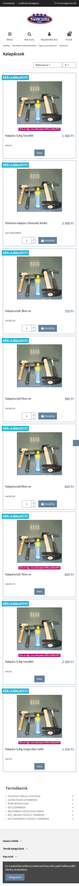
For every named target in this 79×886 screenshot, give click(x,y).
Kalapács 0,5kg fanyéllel (19, 135)
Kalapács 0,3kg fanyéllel (19, 661)
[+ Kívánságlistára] (34, 131)
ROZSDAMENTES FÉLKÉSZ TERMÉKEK (28, 818)
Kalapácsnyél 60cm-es (18, 486)
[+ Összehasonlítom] (39, 131)
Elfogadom (15, 877)
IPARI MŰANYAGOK (18, 803)
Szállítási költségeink (28, 3)
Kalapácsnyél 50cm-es (18, 398)
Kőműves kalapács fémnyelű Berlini (26, 223)
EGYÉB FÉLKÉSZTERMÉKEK (22, 800)
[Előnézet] (45, 131)
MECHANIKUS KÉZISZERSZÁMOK (26, 811)
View (39, 153)
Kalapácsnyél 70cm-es (18, 574)
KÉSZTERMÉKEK (17, 807)
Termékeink (16, 788)
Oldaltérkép (9, 3)
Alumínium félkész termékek (24, 796)
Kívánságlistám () (66, 3)
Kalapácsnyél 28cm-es (18, 311)
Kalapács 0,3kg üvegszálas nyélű (24, 749)
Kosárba (49, 240)
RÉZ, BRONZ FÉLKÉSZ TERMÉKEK (26, 815)
